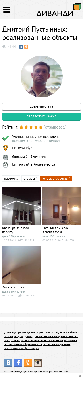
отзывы (29, 178)
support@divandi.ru (56, 371)
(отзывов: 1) (55, 127)
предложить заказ (41, 116)
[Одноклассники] (26, 47)
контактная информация (21, 348)
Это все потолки (13, 287)
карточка (11, 178)
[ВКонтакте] (21, 47)
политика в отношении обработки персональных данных (40, 342)
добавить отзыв (41, 106)
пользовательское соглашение (42, 340)
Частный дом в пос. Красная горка (55, 230)
